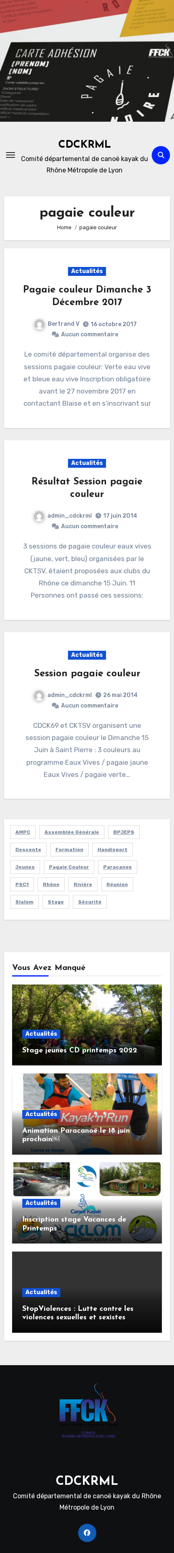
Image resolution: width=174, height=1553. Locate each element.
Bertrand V (63, 323)
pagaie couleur (69, 867)
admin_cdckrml (69, 515)
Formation (69, 849)
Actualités (87, 271)
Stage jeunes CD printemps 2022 (79, 1050)
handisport (112, 849)
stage (56, 902)
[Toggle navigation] (10, 155)
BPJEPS (123, 832)
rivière (83, 884)
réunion (117, 884)
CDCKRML (84, 145)
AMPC (22, 832)
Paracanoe (117, 867)
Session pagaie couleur (87, 674)
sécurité (90, 902)
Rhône (51, 884)
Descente (28, 849)
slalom (24, 902)
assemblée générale (72, 832)
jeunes (25, 867)
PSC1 (22, 884)
